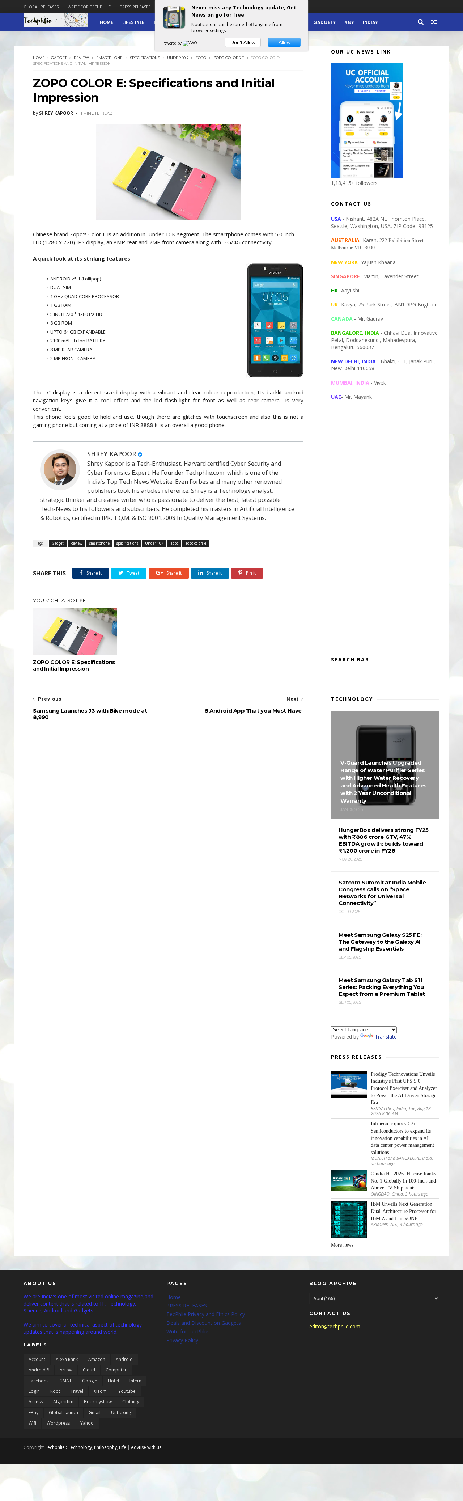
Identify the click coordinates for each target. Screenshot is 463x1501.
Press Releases (135, 6)
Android (124, 1359)
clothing (130, 1402)
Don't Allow (242, 42)
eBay (33, 1412)
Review (81, 57)
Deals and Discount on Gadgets (203, 1322)
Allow (284, 42)
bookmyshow (98, 1402)
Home (106, 22)
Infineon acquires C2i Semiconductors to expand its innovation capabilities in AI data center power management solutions (402, 1138)
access (36, 1402)
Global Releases (41, 6)
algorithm (63, 1402)
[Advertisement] (385, 534)
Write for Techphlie (89, 6)
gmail (95, 1412)
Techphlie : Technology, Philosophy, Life (85, 1447)
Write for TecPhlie (187, 1331)
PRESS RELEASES (186, 1305)
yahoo (87, 1423)
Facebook (39, 1381)
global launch (63, 1412)
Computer (116, 1370)
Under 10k (177, 57)
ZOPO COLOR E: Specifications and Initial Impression (74, 665)
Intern (135, 1381)
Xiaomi (101, 1391)
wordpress (58, 1423)
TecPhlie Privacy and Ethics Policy (205, 1314)
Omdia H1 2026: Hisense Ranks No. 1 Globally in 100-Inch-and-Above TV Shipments (404, 1181)
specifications (145, 57)
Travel (77, 1391)
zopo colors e (228, 57)
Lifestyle (133, 22)
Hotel (113, 1381)
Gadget (323, 22)
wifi (32, 1423)
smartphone (109, 57)
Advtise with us (146, 1447)
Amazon (96, 1359)
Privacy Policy (182, 1340)
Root (55, 1391)
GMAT (65, 1381)
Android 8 (39, 1370)
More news (342, 1245)
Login (34, 1391)
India (369, 22)
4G (348, 22)
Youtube (127, 1391)
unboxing (121, 1412)
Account (37, 1359)
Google (89, 1381)
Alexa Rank (67, 1359)
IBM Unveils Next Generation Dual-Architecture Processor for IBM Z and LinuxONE (403, 1211)
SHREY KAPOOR (111, 453)
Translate (386, 1036)
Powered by (172, 43)
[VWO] (190, 43)
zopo (200, 57)
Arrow (66, 1370)
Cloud (89, 1370)
